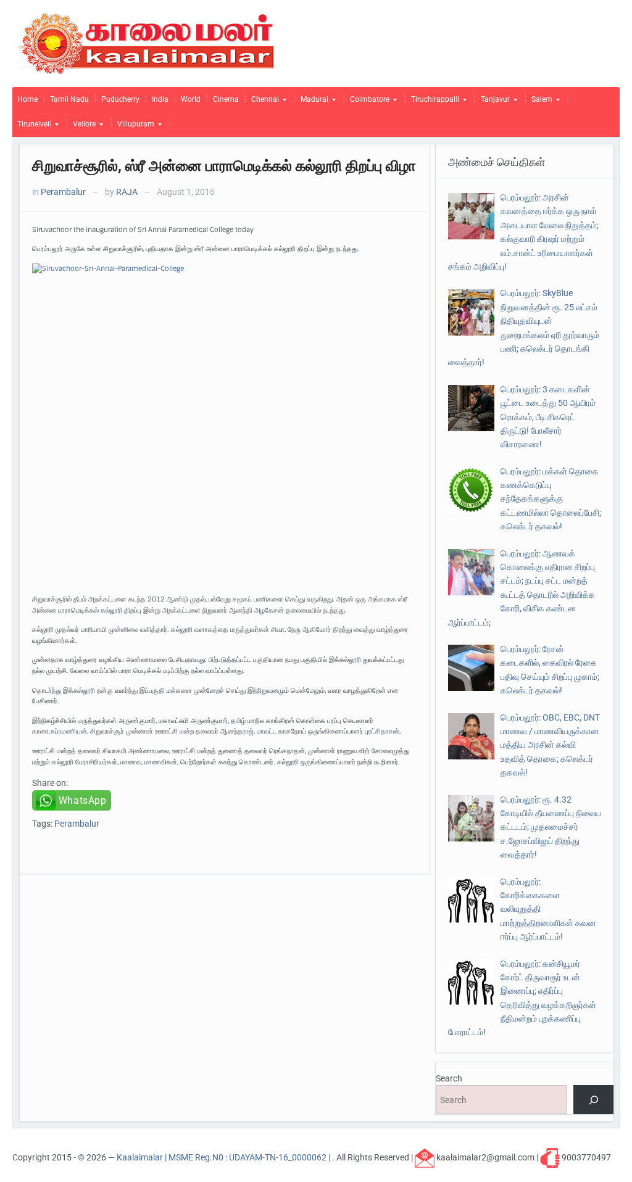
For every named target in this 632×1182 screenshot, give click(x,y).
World (191, 99)
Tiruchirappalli (432, 102)
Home (27, 99)
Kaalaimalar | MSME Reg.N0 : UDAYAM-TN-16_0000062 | (224, 1157)
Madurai (312, 102)
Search (449, 1078)
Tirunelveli (31, 127)
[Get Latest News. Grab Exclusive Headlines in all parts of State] (147, 43)
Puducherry (120, 99)
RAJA (127, 192)
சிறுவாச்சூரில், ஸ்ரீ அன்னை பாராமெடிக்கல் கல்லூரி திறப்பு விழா (224, 166)
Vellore (82, 127)
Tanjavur (493, 102)
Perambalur (63, 192)
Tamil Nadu (69, 99)
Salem (539, 102)
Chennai (262, 102)
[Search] (593, 1099)
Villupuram (133, 127)
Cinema (226, 99)
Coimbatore (367, 102)
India (160, 99)
